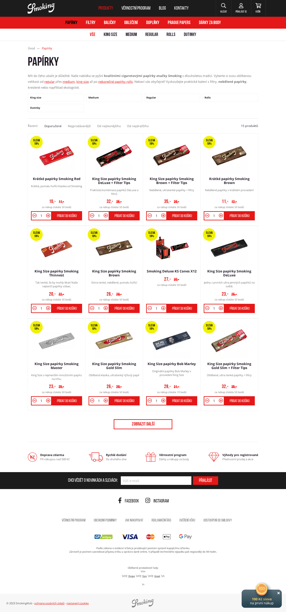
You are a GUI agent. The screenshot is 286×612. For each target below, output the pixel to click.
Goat (157, 576)
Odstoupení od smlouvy (218, 521)
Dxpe (131, 576)
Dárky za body (210, 22)
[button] (223, 8)
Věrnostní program (73, 521)
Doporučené (53, 126)
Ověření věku (187, 521)
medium (69, 81)
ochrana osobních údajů (49, 603)
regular (49, 81)
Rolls (170, 34)
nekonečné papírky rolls (115, 81)
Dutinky (190, 34)
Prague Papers (179, 22)
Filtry (90, 22)
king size (82, 81)
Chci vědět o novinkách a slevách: (93, 480)
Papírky (71, 22)
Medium (131, 34)
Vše (92, 34)
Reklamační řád (161, 521)
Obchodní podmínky (105, 521)
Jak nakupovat (134, 521)
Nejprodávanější (79, 126)
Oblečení (131, 22)
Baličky (110, 22)
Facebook (132, 501)
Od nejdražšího (138, 126)
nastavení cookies (78, 603)
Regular (151, 34)
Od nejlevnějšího (109, 126)
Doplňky (152, 22)
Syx (144, 576)
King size (110, 34)
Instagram (161, 501)
